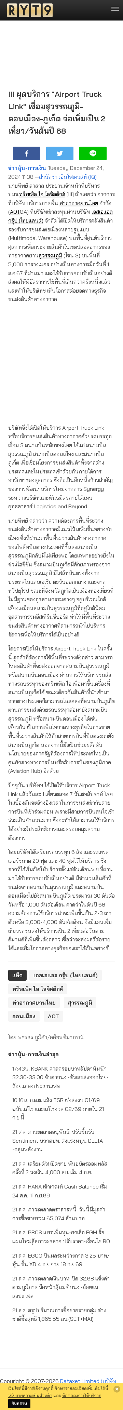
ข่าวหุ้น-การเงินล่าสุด (33, 1054)
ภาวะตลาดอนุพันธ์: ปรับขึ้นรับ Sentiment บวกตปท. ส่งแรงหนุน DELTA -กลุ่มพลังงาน (57, 1140)
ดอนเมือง (24, 1016)
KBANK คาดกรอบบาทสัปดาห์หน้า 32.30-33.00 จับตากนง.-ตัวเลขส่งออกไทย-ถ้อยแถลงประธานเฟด (60, 1077)
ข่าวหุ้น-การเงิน (27, 167)
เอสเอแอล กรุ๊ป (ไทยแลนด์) (65, 975)
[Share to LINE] (93, 153)
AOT (15, 211)
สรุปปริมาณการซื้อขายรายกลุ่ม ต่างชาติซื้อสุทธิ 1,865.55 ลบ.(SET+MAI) (59, 1314)
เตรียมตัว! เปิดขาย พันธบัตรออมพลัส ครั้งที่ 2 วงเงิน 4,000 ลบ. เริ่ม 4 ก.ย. (59, 1168)
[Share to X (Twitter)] (59, 153)
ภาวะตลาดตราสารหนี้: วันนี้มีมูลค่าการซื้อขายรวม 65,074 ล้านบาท (58, 1214)
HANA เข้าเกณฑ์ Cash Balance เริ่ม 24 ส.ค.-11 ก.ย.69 (59, 1191)
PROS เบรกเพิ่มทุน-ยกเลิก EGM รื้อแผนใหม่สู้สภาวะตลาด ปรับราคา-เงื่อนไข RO (61, 1237)
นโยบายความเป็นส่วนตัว (30, 1395)
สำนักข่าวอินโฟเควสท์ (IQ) (68, 176)
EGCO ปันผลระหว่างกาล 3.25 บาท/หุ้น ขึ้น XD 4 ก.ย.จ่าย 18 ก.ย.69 (61, 1260)
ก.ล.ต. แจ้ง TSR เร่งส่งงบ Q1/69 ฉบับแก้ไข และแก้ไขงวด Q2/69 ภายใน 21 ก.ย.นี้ (58, 1109)
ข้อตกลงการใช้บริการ (81, 1395)
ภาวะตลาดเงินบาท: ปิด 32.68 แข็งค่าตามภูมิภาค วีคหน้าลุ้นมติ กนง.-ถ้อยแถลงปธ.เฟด (61, 1287)
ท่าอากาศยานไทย (78, 203)
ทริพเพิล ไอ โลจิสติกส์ (42, 194)
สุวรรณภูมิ (50, 255)
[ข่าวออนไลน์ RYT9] (27, 10)
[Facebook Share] (26, 153)
